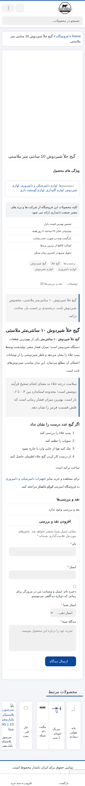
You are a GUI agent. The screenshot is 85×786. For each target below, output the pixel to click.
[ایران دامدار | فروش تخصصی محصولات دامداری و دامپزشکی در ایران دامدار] (65, 8)
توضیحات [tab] (72, 283)
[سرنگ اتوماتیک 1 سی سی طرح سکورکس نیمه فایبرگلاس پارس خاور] (56, 710)
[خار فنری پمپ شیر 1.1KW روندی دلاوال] (26, 708)
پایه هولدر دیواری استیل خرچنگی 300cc (73, 730)
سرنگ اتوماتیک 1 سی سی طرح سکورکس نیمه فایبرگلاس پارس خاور (56, 731)
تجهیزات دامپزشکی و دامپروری (26, 478)
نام (73, 543)
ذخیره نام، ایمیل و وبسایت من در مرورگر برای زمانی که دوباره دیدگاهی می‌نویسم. (46, 594)
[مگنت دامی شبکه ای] (42, 707)
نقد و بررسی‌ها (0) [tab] (51, 283)
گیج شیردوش (38, 263)
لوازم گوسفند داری (32, 190)
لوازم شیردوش (44, 269)
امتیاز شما (68, 605)
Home (76, 36)
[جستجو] (6, 20)
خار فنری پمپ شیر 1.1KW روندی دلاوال (26, 730)
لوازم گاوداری (55, 190)
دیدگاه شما (68, 621)
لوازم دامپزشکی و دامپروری (39, 185)
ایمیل (71, 567)
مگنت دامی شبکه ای (42, 729)
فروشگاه (62, 36)
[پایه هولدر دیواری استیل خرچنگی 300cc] (73, 708)
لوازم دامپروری (67, 269)
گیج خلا (55, 263)
